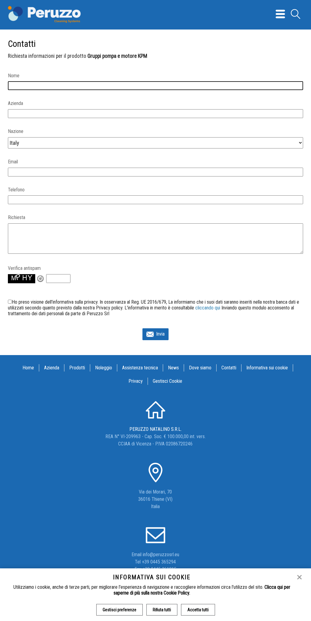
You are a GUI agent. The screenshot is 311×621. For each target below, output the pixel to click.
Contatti (228, 368)
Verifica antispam (24, 268)
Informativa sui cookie (267, 368)
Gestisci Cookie (167, 381)
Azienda (15, 103)
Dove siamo (200, 368)
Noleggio (103, 368)
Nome (13, 75)
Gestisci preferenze (119, 609)
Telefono (16, 190)
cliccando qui (207, 308)
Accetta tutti (198, 609)
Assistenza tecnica (140, 368)
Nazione (15, 131)
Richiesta (16, 217)
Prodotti (77, 368)
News (173, 368)
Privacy (135, 381)
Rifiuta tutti (162, 609)
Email (13, 162)
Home (28, 368)
